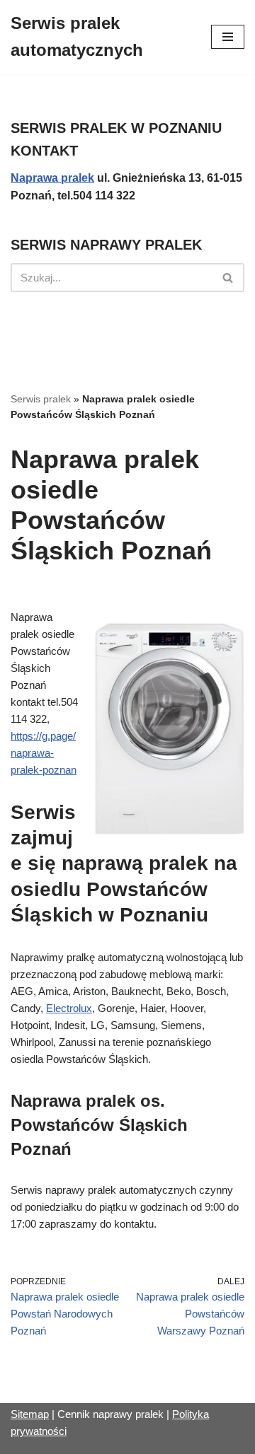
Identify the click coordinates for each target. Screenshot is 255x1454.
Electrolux (69, 1008)
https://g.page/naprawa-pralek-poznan (43, 753)
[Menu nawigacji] (227, 37)
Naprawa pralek (52, 178)
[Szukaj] (228, 277)
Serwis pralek (41, 399)
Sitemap (30, 1414)
